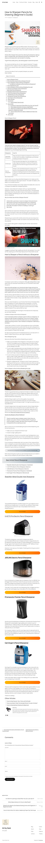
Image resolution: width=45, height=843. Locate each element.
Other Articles (11, 99)
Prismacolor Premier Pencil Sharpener (16, 96)
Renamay (10, 17)
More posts (10, 104)
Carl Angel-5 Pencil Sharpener (15, 97)
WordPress (41, 840)
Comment (7, 747)
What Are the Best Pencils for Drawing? (20, 412)
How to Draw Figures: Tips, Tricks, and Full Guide (18, 701)
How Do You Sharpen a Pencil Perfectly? (17, 88)
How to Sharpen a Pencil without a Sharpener (18, 82)
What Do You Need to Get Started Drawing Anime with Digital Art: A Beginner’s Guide (22, 109)
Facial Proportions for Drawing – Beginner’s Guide (32, 730)
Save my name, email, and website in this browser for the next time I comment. (19, 776)
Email (6, 766)
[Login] (39, 2)
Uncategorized (15, 17)
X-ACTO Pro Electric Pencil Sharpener (16, 93)
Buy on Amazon (22, 511)
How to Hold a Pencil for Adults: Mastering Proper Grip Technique (20, 810)
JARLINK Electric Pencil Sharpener (16, 94)
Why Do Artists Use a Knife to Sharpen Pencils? (18, 81)
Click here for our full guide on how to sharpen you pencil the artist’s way (22, 450)
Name (6, 761)
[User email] (7, 715)
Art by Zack (5, 2)
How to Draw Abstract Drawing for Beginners (18, 705)
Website (6, 771)
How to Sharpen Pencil (12, 79)
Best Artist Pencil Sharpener (14, 90)
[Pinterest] (5, 715)
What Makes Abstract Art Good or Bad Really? (22, 107)
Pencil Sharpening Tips (13, 85)
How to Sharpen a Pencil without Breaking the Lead (19, 87)
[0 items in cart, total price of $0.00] (41, 2)
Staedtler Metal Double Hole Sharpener (17, 91)
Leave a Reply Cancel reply (17, 102)
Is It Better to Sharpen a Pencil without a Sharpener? (23, 84)
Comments (10, 101)
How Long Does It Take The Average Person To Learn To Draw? (22, 703)
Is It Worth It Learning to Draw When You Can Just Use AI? (24, 105)
